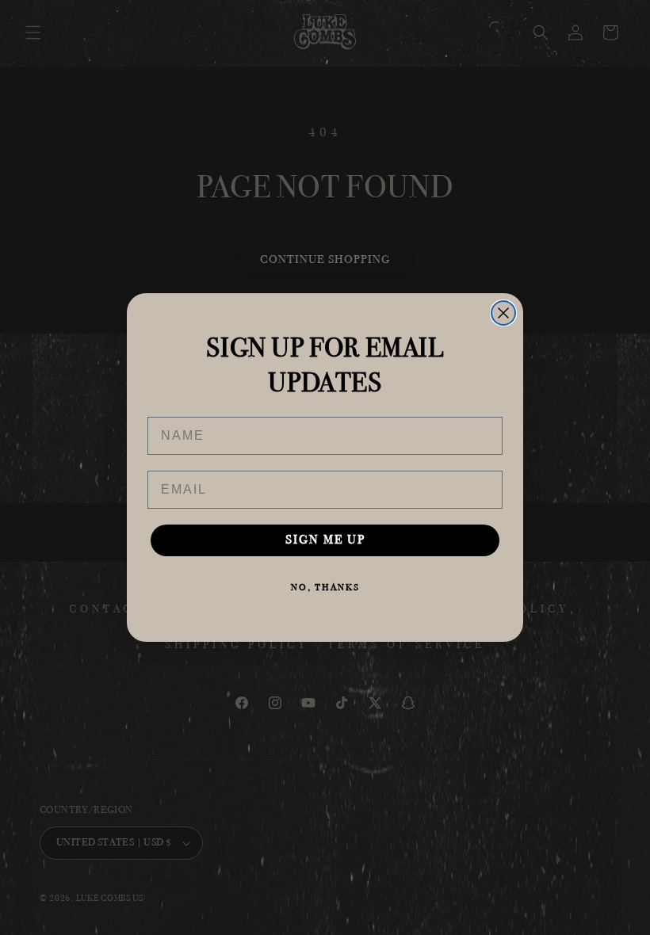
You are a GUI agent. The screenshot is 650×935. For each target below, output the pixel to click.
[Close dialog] (503, 313)
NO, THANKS (325, 587)
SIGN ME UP (325, 540)
